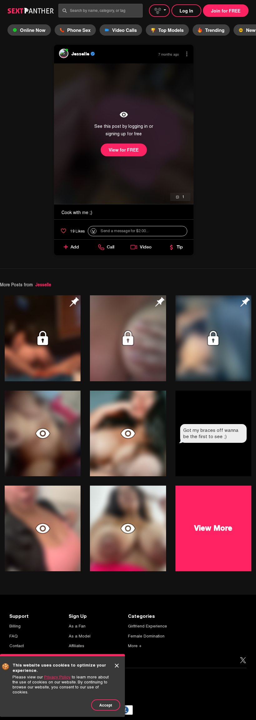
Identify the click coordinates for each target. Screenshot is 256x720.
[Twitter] (243, 660)
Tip (180, 246)
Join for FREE (225, 11)
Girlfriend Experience (147, 626)
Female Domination (146, 636)
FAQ (13, 636)
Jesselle (43, 284)
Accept (105, 705)
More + (134, 645)
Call (110, 246)
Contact (16, 645)
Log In (186, 11)
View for (124, 150)
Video (145, 246)
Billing (15, 626)
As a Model (80, 636)
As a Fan (77, 626)
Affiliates (76, 645)
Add (75, 246)
